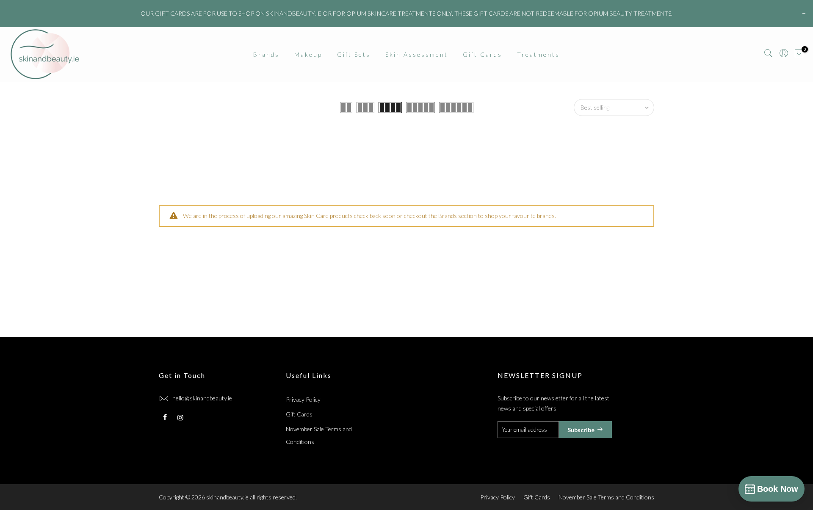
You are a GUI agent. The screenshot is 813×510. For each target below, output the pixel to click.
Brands (266, 54)
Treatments (538, 54)
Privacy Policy (303, 399)
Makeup (308, 54)
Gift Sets (354, 54)
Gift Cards (482, 54)
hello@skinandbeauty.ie (202, 398)
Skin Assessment (416, 54)
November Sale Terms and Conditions (606, 497)
